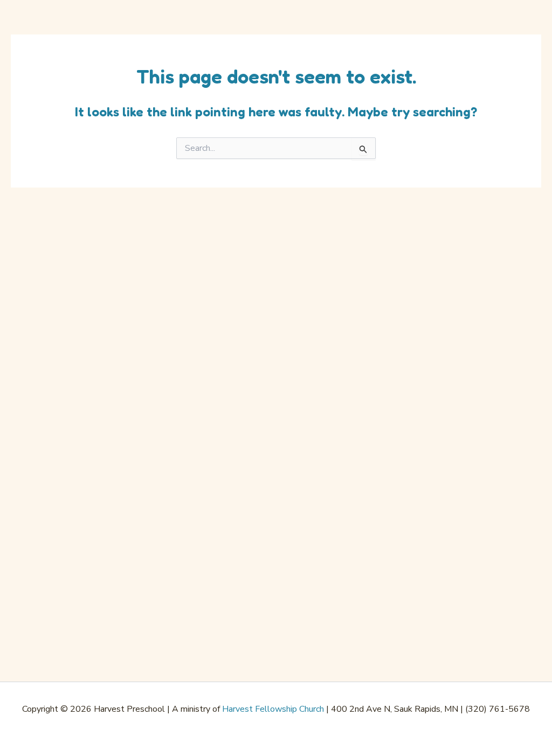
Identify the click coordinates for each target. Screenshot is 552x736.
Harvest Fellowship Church (273, 709)
